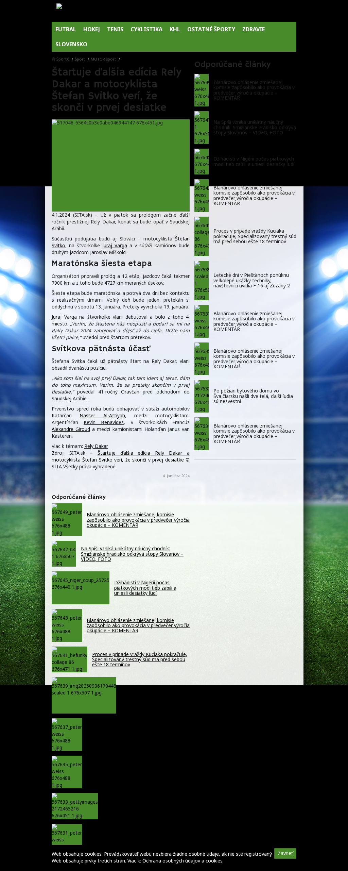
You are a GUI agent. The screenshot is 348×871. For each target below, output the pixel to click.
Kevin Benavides (104, 422)
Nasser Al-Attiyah (102, 415)
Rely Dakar (96, 446)
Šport (80, 59)
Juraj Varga (114, 245)
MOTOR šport (103, 59)
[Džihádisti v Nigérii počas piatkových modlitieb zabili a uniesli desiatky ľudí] (201, 161)
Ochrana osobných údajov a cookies (182, 860)
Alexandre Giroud (71, 429)
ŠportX (62, 59)
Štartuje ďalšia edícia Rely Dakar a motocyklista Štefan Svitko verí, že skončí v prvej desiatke (121, 456)
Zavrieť (285, 853)
